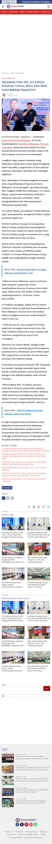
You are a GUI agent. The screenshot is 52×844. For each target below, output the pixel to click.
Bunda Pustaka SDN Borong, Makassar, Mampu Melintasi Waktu (32, 791)
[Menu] (3, 6)
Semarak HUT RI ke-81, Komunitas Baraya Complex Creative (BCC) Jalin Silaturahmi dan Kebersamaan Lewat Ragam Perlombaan (32, 757)
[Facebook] (17, 825)
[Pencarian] (48, 7)
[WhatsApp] (35, 825)
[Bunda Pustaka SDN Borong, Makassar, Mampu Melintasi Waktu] (8, 791)
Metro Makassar (8, 78)
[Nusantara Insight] (15, 6)
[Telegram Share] (43, 507)
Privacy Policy (31, 831)
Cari (3, 685)
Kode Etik (19, 831)
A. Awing (10, 94)
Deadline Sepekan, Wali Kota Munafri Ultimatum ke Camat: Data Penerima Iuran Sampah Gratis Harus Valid (24, 456)
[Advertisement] (26, 42)
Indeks (43, 834)
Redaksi (43, 831)
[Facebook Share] (29, 507)
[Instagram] (31, 825)
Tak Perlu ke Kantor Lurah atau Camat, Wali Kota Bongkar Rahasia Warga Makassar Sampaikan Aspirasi (25, 449)
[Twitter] (22, 825)
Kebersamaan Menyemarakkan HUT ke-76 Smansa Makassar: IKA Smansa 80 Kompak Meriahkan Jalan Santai (33, 768)
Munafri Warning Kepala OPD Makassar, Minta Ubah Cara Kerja (24, 480)
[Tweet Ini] (34, 507)
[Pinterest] (26, 825)
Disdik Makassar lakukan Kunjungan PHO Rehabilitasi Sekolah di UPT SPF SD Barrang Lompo (24, 463)
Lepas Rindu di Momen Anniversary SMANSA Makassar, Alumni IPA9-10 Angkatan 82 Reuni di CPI (31, 802)
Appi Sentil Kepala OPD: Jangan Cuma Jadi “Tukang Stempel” (24, 469)
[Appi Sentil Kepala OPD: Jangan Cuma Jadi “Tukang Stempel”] (38, 548)
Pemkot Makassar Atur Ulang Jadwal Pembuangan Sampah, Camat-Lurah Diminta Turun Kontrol (24, 474)
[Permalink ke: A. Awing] (4, 95)
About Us (9, 831)
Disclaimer (11, 834)
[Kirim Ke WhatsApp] (48, 507)
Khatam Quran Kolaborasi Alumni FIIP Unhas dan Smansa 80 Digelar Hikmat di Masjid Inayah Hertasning (32, 780)
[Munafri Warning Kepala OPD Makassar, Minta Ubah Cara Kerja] (38, 573)
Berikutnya (7, 488)
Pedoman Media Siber (28, 834)
